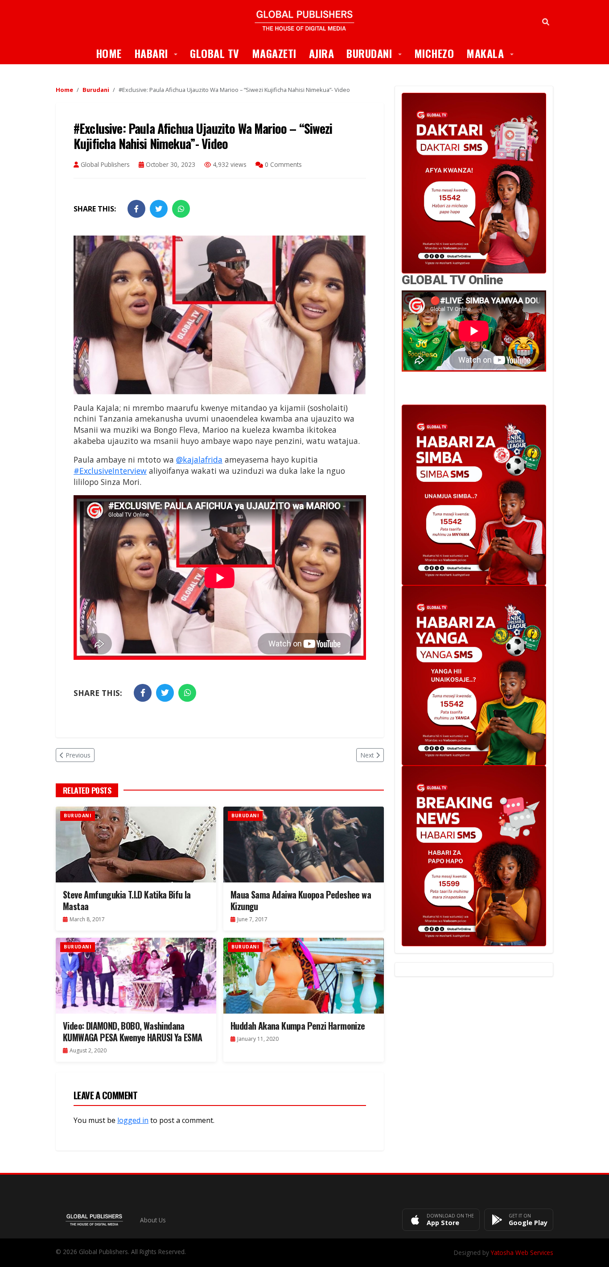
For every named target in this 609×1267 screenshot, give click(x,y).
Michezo (434, 53)
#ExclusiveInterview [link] (110, 470)
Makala (493, 53)
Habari (159, 53)
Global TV (214, 53)
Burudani (377, 53)
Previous (78, 755)
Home (109, 53)
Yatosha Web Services (522, 1252)
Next (367, 755)
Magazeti (274, 53)
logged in (132, 1120)
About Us (153, 1220)
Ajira (321, 53)
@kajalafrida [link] (199, 459)
